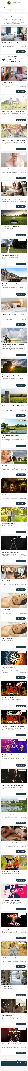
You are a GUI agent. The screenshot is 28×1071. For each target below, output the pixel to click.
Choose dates (20, 51)
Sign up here (11, 19)
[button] (14, 7)
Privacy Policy (9, 1060)
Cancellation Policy (16, 1060)
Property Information (3, 1060)
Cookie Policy (23, 1060)
